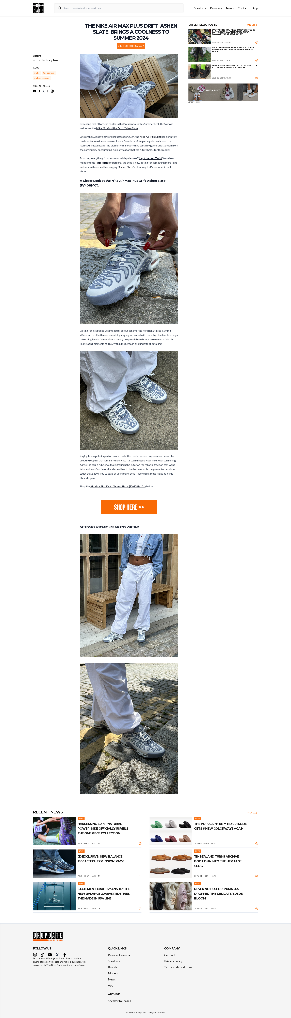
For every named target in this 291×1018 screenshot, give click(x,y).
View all (251, 25)
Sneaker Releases (119, 1001)
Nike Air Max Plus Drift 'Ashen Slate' (117, 128)
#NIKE (36, 73)
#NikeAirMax (48, 73)
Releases (216, 8)
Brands (112, 967)
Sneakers (200, 8)
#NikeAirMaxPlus (41, 78)
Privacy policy (173, 961)
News (230, 8)
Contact (243, 8)
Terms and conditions (178, 967)
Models (113, 973)
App (255, 8)
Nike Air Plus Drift (150, 136)
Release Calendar (119, 955)
